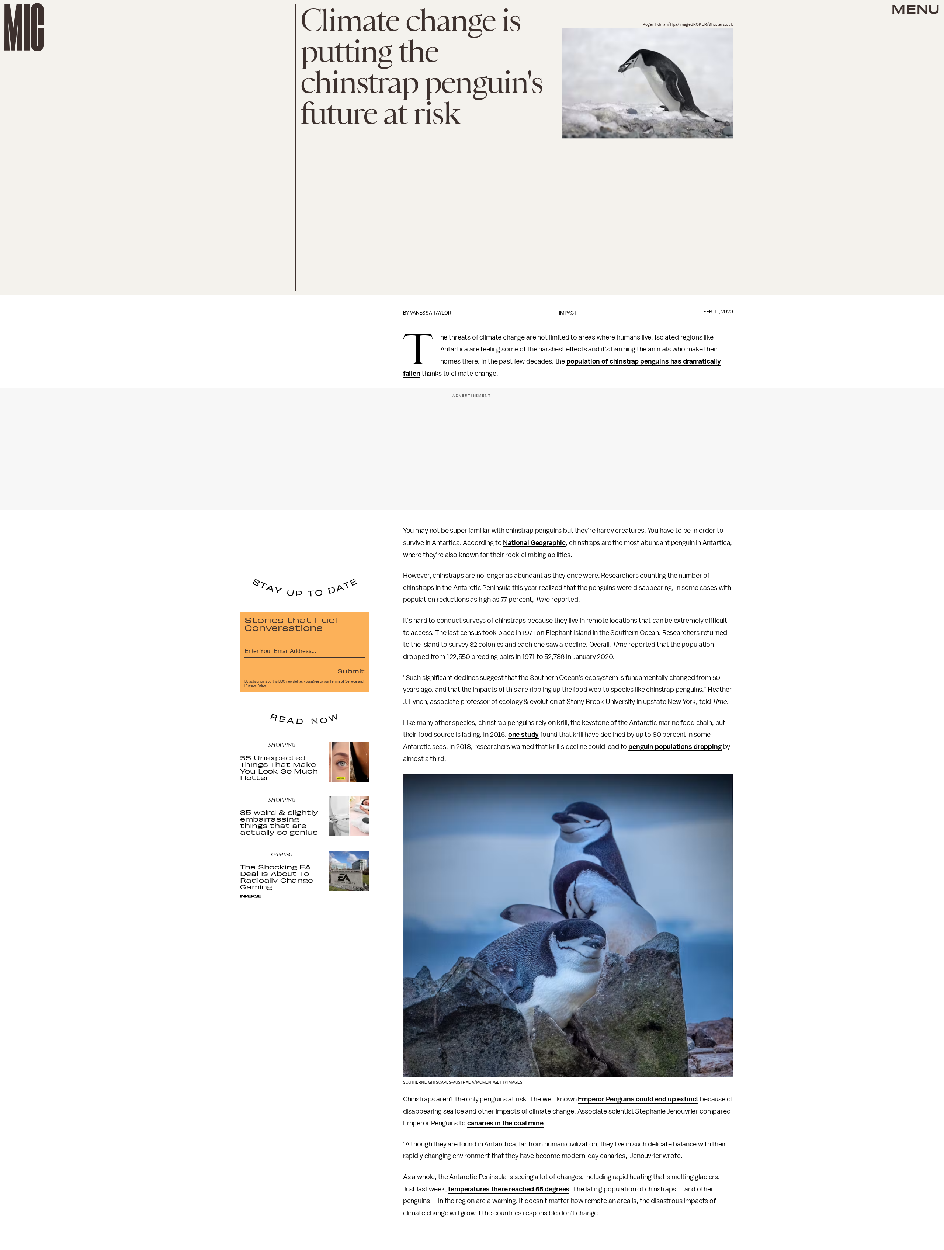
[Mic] (24, 27)
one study (523, 734)
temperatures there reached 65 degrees (508, 1189)
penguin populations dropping (675, 746)
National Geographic (534, 542)
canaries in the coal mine (505, 1123)
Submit (351, 670)
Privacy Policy (255, 685)
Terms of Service (343, 681)
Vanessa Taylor (430, 313)
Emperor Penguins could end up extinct (638, 1099)
